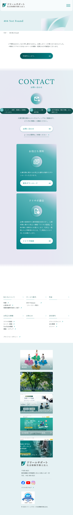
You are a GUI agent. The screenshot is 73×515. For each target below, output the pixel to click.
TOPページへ (28, 56)
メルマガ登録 (28, 241)
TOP (5, 33)
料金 (50, 297)
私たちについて (9, 297)
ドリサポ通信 (7, 322)
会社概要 (52, 324)
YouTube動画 (8, 326)
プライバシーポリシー (10, 337)
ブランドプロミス (55, 322)
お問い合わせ (28, 128)
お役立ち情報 (8, 316)
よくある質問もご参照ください (35, 135)
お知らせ (29, 316)
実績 (4, 303)
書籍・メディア (8, 329)
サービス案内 (31, 297)
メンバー (52, 326)
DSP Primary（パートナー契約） (32, 304)
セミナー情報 (7, 324)
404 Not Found (14, 33)
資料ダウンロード (30, 183)
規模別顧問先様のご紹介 (11, 308)
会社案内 (52, 316)
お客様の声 (7, 305)
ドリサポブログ (26, 488)
